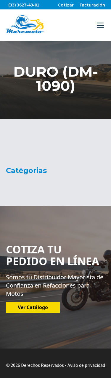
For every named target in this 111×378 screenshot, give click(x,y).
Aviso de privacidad (86, 365)
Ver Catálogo (33, 307)
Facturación (92, 5)
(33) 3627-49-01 (23, 5)
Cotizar (66, 5)
